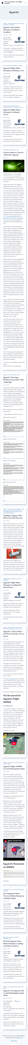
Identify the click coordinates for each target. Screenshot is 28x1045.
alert (12, 627)
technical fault (19, 107)
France (22, 762)
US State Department (11, 679)
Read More (6, 881)
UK (10, 938)
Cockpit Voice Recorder (13, 509)
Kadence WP (19, 1037)
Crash (22, 509)
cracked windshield (13, 23)
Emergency (15, 65)
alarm (9, 627)
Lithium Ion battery (14, 511)
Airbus (5, 509)
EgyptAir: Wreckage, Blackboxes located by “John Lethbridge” (13, 380)
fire (13, 510)
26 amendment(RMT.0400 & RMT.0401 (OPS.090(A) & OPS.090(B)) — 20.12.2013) (13, 218)
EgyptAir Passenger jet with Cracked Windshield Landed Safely (13, 993)
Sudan (4, 988)
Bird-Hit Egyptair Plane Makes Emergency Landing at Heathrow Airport (13, 944)
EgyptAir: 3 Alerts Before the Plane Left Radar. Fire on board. (13, 634)
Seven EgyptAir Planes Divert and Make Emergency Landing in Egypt (13, 896)
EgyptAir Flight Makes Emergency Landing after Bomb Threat (12, 585)
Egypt (4, 65)
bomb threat (6, 578)
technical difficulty (8, 107)
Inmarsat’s (11, 352)
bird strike (6, 937)
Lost (21, 511)
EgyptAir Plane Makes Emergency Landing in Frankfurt (11, 30)
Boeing (5, 23)
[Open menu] (25, 3)
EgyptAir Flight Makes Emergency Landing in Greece (11, 112)
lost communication (8, 513)
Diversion (13, 578)
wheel (20, 65)
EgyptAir (21, 23)
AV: (12, 706)
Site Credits (14, 1040)
